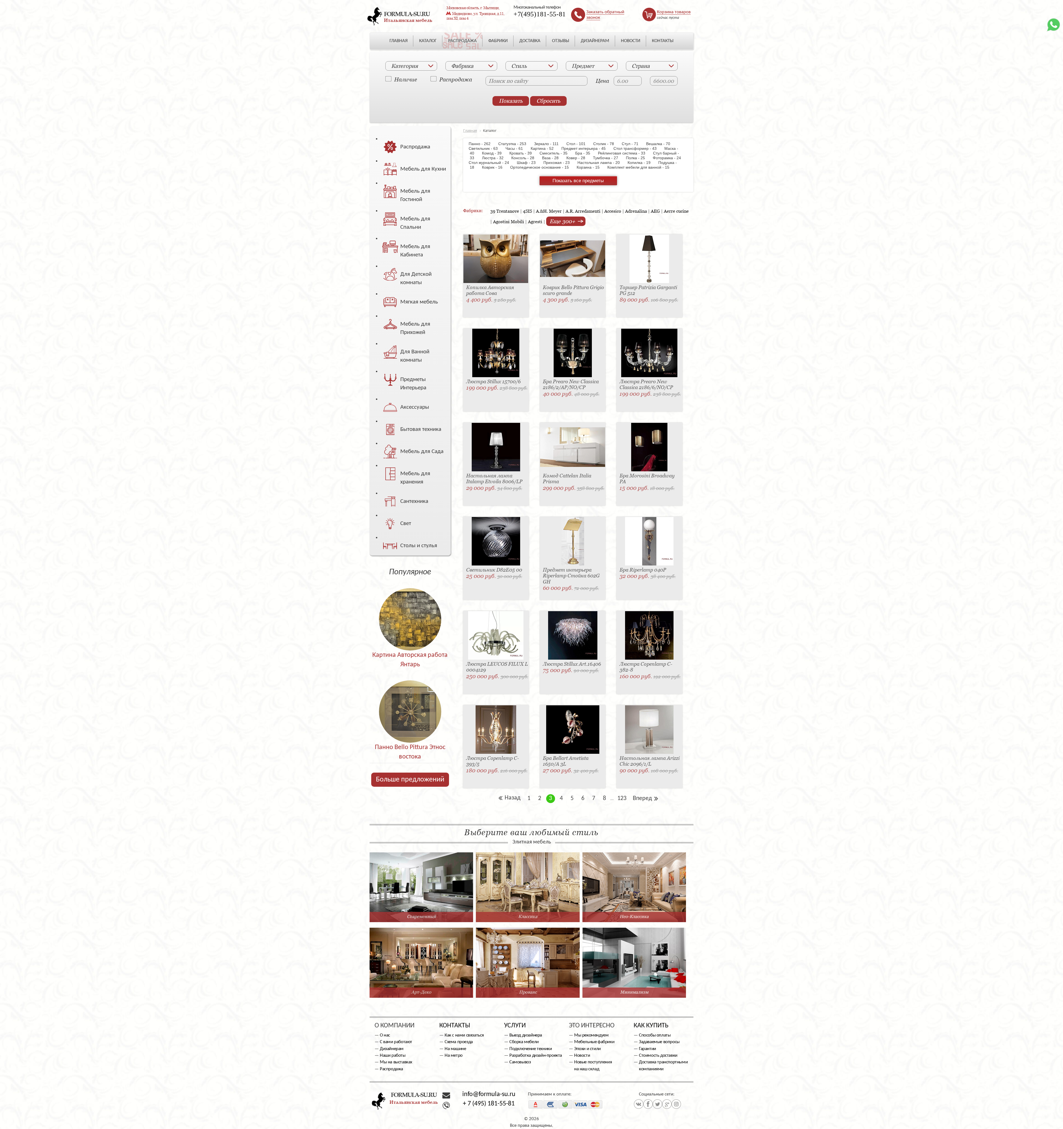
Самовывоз (520, 1062)
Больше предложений (410, 779)
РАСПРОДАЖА (462, 40)
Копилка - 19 (641, 162)
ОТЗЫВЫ (560, 40)
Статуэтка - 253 (515, 144)
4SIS (527, 211)
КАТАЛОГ (428, 40)
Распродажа (455, 79)
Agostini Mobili (508, 221)
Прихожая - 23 (559, 162)
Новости (582, 1055)
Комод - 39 (494, 153)
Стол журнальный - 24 (492, 162)
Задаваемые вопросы (659, 1042)
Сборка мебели (524, 1042)
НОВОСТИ (630, 40)
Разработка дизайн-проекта (535, 1055)
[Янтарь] (410, 607)
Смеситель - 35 (556, 153)
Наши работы (393, 1055)
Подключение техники (530, 1048)
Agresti (535, 221)
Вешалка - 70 (661, 144)
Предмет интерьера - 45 (586, 148)
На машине (455, 1048)
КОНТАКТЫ (663, 40)
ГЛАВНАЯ (398, 40)
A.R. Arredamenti (583, 211)
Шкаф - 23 (529, 162)
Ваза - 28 (553, 158)
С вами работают (396, 1042)
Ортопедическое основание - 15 (542, 167)
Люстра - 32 (495, 158)
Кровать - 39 (523, 153)
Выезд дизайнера (525, 1035)
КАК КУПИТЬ (651, 1025)
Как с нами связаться (464, 1035)
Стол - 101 (578, 144)
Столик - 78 (606, 144)
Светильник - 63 (486, 148)
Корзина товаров (674, 12)
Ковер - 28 (578, 158)
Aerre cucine (676, 211)
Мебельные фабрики (594, 1042)
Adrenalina (636, 211)
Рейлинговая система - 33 (624, 153)
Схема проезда (459, 1042)
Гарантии (647, 1048)
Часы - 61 (517, 148)
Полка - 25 (638, 158)
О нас (385, 1035)
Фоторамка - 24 (670, 158)
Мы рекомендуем (591, 1035)
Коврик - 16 (495, 167)
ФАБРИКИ (498, 40)
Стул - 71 (633, 144)
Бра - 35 (585, 153)
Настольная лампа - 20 (601, 162)
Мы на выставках (396, 1062)
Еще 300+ (563, 221)
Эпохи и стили (587, 1048)
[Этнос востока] (410, 699)
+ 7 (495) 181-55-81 (489, 1103)
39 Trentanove (504, 211)
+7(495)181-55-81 (540, 14)
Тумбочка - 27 (608, 158)
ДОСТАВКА (529, 40)
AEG (655, 211)
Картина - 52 (545, 148)
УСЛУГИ (515, 1025)
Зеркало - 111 (549, 144)
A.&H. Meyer (549, 211)
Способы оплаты (654, 1035)
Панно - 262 (483, 144)
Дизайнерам (392, 1048)
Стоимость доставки (658, 1055)
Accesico (612, 211)
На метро (454, 1055)
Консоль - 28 (525, 158)
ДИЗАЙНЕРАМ (595, 40)
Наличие (405, 79)
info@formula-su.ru (488, 1094)
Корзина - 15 (591, 167)
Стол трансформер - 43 (637, 148)
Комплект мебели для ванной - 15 (641, 167)
